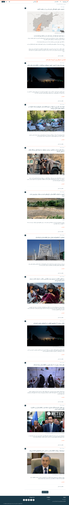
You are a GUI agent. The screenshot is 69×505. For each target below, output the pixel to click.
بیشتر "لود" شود (45, 492)
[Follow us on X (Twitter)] (31, 500)
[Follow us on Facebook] (33, 500)
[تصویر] (9, 2)
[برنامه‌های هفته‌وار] (6, 2)
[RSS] (24, 500)
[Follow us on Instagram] (26, 500)
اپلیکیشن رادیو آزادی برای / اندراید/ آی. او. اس (59, 501)
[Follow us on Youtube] (29, 500)
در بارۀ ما (48, 499)
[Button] (60, 56)
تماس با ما (64, 499)
